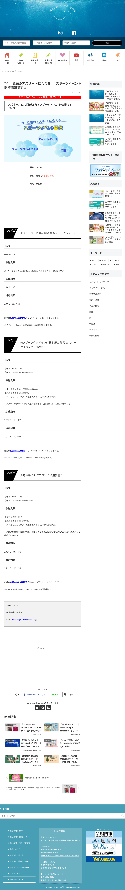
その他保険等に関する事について (53, 868)
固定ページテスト (17, 879)
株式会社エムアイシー (49, 837)
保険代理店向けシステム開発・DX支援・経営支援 (60, 855)
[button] (68, 694)
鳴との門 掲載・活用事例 (20, 843)
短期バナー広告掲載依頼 (19, 867)
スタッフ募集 (15, 873)
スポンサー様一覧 (17, 855)
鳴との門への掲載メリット (20, 837)
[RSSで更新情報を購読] (48, 707)
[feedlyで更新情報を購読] (42, 707)
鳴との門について (17, 831)
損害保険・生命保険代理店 (51, 849)
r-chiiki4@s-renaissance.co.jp (24, 619)
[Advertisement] (42, 667)
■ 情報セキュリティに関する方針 (54, 880)
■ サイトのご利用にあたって (52, 874)
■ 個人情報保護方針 (48, 877)
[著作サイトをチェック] (37, 707)
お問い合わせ (15, 849)
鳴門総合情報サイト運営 (50, 852)
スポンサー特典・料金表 (19, 861)
